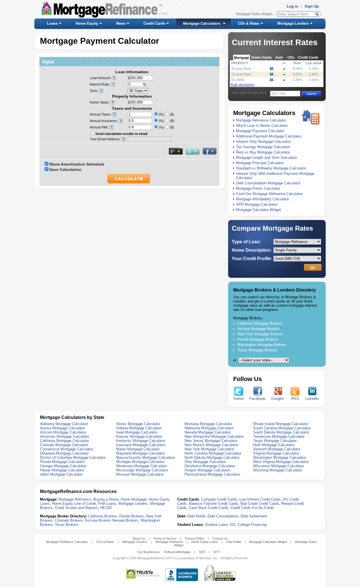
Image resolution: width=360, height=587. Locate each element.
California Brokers (102, 516)
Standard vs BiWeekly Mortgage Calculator (271, 168)
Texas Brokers (66, 524)
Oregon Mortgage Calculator (207, 470)
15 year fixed (241, 74)
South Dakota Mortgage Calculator (281, 432)
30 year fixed (241, 69)
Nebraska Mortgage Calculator (209, 428)
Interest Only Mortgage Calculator (263, 141)
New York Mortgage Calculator (209, 449)
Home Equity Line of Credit (74, 503)
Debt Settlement (253, 516)
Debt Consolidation (223, 516)
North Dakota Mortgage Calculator (212, 457)
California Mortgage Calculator (64, 441)
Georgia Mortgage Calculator (63, 466)
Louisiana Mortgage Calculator (140, 445)
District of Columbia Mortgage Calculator (73, 457)
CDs (290, 57)
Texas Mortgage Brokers (257, 350)
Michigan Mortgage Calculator (140, 462)
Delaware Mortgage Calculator (64, 453)
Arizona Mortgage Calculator (63, 432)
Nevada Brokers (125, 520)
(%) (161, 114)
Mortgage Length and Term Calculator (266, 157)
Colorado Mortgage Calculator (64, 445)
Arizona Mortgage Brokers (258, 329)
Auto (279, 57)
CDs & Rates (248, 23)
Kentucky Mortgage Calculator (140, 441)
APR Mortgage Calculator (256, 204)
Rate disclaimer (243, 85)
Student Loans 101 (220, 524)
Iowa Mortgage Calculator (137, 432)
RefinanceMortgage (177, 552)
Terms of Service (165, 538)
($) (172, 114)
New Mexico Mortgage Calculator (211, 445)
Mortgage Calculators (201, 23)
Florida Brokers (131, 516)
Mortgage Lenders (293, 23)
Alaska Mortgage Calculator (62, 428)
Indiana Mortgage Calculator (139, 428)
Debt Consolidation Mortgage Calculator (268, 183)
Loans (52, 23)
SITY (216, 552)
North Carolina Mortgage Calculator (212, 453)
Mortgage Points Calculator (258, 188)
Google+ (278, 398)
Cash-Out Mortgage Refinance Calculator (269, 194)
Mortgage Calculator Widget (258, 210)
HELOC (106, 508)
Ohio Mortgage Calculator (205, 462)
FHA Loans (107, 503)
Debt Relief (196, 516)
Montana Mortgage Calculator (208, 424)
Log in (292, 6)
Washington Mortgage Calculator (279, 457)
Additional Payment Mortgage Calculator (269, 136)
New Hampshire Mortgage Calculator (214, 436)
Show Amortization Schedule (76, 164)
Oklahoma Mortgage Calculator (209, 466)
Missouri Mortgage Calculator (140, 474)
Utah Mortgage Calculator (273, 445)
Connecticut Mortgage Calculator (66, 449)
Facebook (257, 398)
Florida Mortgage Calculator (62, 462)
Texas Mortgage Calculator (275, 441)
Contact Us (220, 538)
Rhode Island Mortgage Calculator (280, 424)
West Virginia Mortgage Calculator (281, 462)
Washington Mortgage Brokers (262, 345)
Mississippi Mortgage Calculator (142, 470)
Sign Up (312, 6)
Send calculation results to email (121, 134)
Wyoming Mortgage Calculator (277, 470)
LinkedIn (312, 398)
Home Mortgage (134, 499)
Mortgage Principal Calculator (260, 163)
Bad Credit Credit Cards (259, 503)
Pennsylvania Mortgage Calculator (212, 474)
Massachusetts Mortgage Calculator (145, 457)
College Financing (252, 524)
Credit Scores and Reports (76, 508)
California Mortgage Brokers (260, 323)
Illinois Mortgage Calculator (138, 424)
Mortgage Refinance (74, 499)
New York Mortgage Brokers (260, 334)
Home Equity (87, 23)
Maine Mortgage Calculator (138, 449)
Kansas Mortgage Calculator (139, 436)
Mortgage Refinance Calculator (261, 120)
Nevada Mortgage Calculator (207, 432)
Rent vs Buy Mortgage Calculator (263, 152)
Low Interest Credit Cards (260, 499)
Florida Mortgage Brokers (257, 339)
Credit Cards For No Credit (252, 508)
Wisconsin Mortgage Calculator (278, 466)
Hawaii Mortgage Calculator (62, 470)
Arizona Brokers (98, 520)
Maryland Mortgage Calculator (140, 453)
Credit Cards (154, 23)
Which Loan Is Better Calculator (262, 125)
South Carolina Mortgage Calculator (282, 428)
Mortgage (241, 57)
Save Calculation (65, 169)
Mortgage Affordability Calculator (262, 199)
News (120, 23)
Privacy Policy (194, 538)
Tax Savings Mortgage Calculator (263, 147)
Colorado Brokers (69, 520)
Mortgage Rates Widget (254, 14)
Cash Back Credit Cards (208, 508)
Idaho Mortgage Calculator (61, 474)
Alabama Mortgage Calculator (64, 424)
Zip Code (278, 93)
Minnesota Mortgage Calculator (141, 466)
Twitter (238, 398)
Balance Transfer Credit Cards (213, 503)
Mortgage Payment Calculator (260, 131)
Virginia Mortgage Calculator (276, 453)
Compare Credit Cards (219, 499)
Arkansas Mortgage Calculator (64, 436)
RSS (295, 398)
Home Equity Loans (204, 542)
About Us (138, 538)
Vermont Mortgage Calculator (276, 449)
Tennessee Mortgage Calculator (279, 436)
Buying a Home (105, 499)
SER (202, 552)
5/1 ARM (237, 80)
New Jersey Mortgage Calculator (210, 441)
